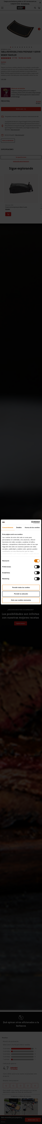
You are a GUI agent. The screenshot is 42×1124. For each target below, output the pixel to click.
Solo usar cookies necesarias (21, 600)
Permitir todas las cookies (21, 587)
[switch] (37, 566)
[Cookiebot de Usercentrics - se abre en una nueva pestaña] (31, 522)
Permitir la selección (21, 594)
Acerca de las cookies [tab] (32, 527)
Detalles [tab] (19, 527)
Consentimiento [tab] (7, 527)
